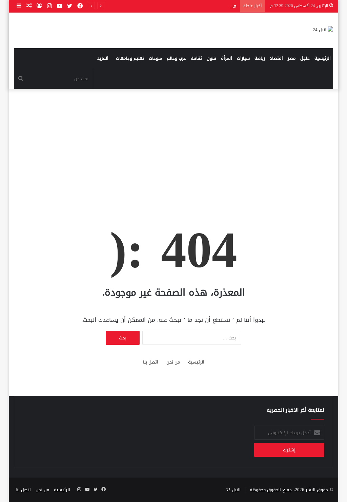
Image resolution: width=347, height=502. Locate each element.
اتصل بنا (150, 362)
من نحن (173, 362)
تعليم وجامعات (130, 58)
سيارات (243, 58)
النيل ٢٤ (233, 489)
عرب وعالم (176, 58)
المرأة (226, 58)
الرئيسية (322, 58)
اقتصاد (276, 58)
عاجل (305, 58)
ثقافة (196, 58)
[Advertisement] (173, 146)
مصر (291, 58)
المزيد (102, 58)
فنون (211, 58)
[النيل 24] (323, 30)
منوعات (155, 58)
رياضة (259, 58)
